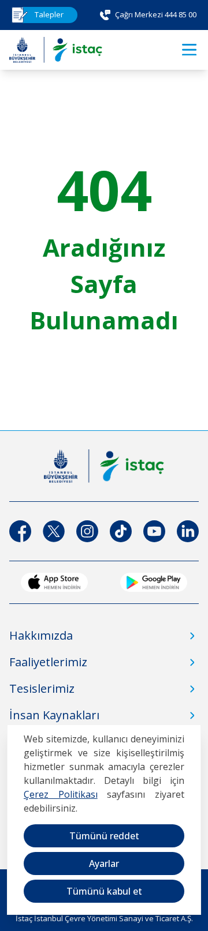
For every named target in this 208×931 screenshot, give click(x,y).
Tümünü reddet (104, 835)
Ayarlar (104, 863)
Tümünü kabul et (104, 891)
